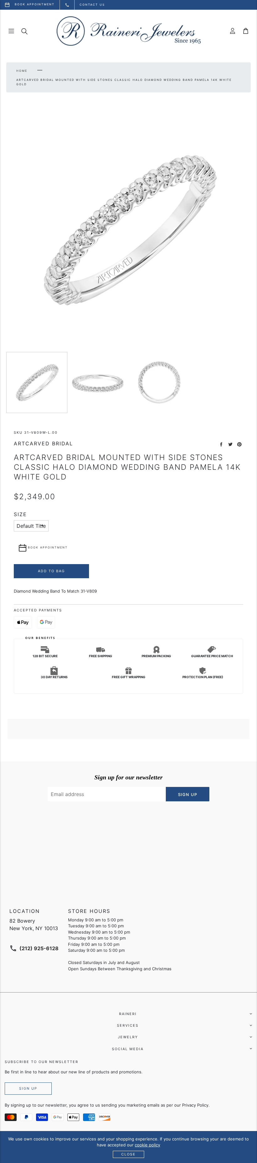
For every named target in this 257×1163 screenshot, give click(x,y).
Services (128, 1025)
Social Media (128, 1049)
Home (21, 70)
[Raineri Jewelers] (128, 31)
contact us (92, 4)
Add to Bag (51, 571)
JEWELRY (128, 1037)
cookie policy (147, 1144)
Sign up (28, 1088)
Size (20, 514)
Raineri (128, 1014)
